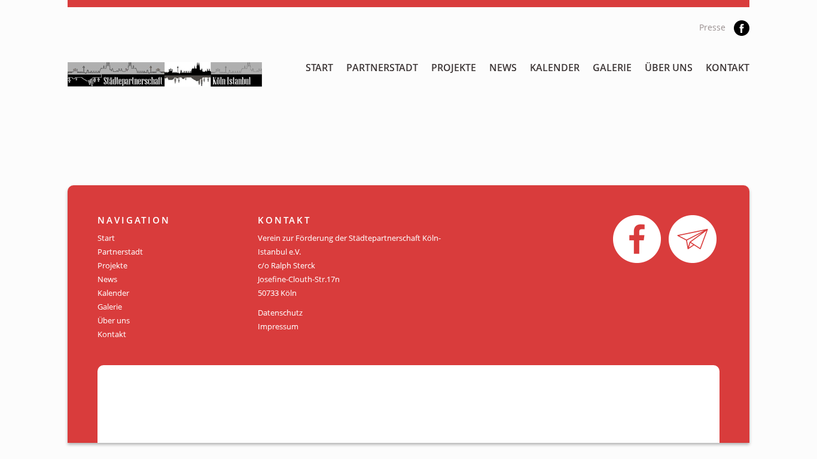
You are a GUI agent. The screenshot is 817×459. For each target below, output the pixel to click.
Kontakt (727, 67)
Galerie (612, 67)
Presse (712, 27)
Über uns (669, 67)
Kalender (555, 67)
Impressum (278, 326)
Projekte (453, 67)
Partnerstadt (382, 67)
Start (319, 67)
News (503, 67)
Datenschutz (280, 312)
